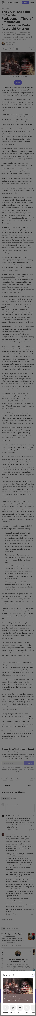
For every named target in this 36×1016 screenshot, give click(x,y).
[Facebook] (13, 1008)
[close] (32, 974)
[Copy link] (6, 1008)
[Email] (20, 1008)
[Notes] (27, 1008)
